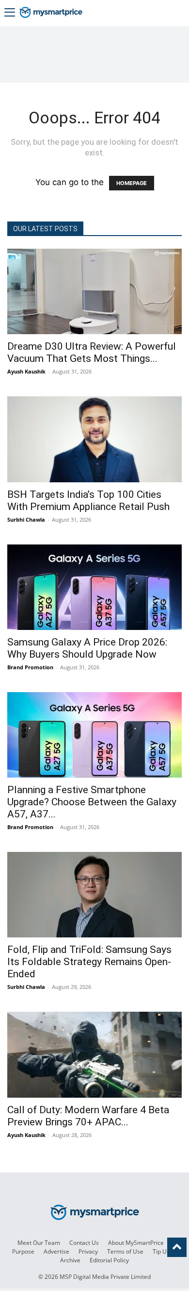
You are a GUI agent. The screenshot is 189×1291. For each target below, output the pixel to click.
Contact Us (84, 1243)
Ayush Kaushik (26, 371)
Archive (70, 1260)
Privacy (88, 1251)
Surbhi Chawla (26, 519)
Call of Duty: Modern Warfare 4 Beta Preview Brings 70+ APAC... (88, 1116)
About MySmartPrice (136, 1243)
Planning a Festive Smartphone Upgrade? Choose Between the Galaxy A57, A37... (91, 802)
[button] (9, 13)
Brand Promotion (30, 667)
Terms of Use (125, 1251)
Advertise (56, 1251)
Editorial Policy (109, 1260)
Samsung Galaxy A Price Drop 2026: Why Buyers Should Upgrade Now (87, 648)
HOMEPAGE (131, 183)
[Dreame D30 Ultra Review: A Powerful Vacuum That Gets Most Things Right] (94, 291)
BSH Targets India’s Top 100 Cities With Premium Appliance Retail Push (88, 500)
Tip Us (161, 1251)
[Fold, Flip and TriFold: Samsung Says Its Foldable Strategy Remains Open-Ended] (94, 894)
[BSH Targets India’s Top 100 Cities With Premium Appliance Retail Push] (94, 439)
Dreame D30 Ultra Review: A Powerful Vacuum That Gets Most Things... (91, 352)
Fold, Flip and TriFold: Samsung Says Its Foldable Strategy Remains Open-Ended (89, 962)
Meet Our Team (38, 1243)
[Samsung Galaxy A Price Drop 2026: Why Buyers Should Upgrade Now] (94, 587)
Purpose (23, 1251)
